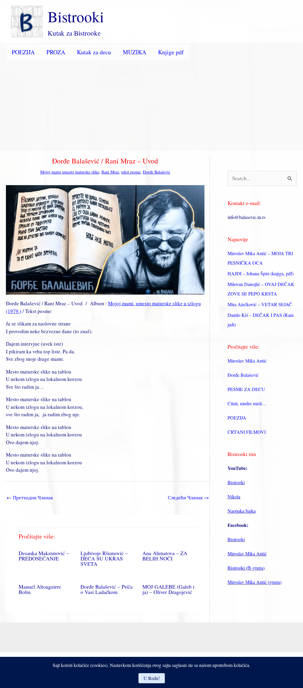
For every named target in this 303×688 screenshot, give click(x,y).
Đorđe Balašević (156, 172)
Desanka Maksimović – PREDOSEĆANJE (44, 555)
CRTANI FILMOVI (247, 432)
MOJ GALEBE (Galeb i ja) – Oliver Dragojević (168, 589)
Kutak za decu (94, 52)
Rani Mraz (110, 172)
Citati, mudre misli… (247, 403)
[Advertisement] (151, 105)
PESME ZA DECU (246, 389)
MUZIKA (134, 52)
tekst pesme (131, 172)
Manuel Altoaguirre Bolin (40, 589)
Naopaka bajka (242, 511)
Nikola (234, 496)
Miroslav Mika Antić (247, 360)
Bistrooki (76, 16)
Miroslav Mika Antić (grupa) (254, 582)
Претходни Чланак (30, 497)
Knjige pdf (171, 52)
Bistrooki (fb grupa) (246, 568)
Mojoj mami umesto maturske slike (69, 172)
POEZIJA (23, 52)
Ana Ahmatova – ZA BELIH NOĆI (164, 555)
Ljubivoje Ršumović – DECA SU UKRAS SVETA (104, 558)
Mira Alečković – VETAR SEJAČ (260, 304)
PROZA (55, 52)
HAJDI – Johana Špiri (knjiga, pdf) (261, 273)
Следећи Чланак (188, 497)
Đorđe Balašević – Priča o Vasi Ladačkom (106, 589)
